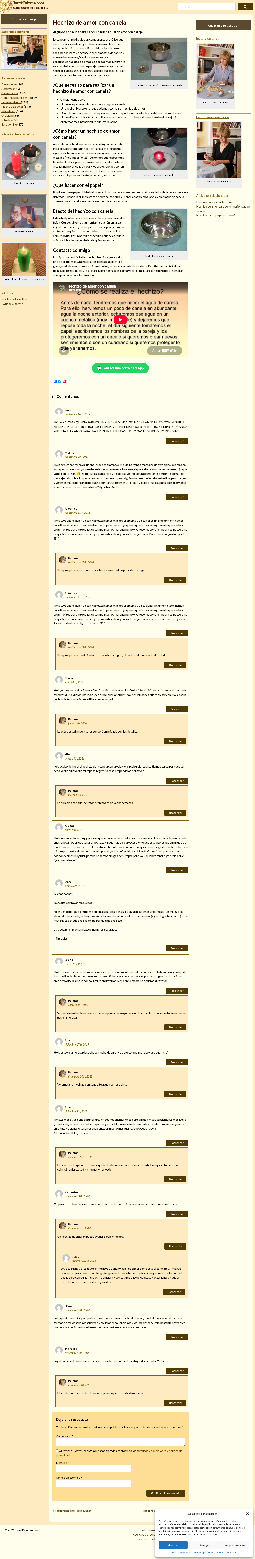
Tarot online (9, 124)
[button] (247, 1513)
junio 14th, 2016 (74, 682)
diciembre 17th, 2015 (77, 1044)
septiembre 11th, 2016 (77, 512)
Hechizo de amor (12, 106)
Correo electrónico (69, 1477)
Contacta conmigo (24, 19)
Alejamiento (9, 84)
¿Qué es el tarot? (12, 303)
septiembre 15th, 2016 (81, 562)
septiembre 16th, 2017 (77, 414)
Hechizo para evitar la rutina (214, 202)
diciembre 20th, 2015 (80, 1076)
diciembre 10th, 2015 (80, 1157)
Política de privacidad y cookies (208, 1552)
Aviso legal (230, 1552)
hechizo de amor (75, 48)
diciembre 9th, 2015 (76, 1111)
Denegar (204, 1545)
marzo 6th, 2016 (74, 829)
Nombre (62, 1462)
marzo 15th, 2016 (78, 795)
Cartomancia (9, 93)
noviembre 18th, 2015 (80, 1385)
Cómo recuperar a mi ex (16, 97)
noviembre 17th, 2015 (77, 1352)
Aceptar (173, 1545)
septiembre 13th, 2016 (81, 647)
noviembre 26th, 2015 (77, 1310)
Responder (177, 441)
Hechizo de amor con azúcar (73, 1510)
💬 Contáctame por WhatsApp (120, 368)
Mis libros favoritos (14, 299)
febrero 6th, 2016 (74, 885)
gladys (76, 1256)
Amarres (7, 88)
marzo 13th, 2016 (74, 758)
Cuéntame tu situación (223, 25)
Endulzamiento (11, 102)
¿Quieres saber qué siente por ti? (30, 7)
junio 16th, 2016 (77, 723)
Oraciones (8, 115)
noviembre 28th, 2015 (77, 1196)
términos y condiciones (151, 1450)
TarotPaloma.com (28, 2)
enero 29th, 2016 (74, 964)
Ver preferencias (235, 1545)
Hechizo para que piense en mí (215, 215)
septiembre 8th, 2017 (77, 456)
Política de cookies (181, 1552)
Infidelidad (8, 111)
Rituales (6, 120)
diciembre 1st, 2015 (79, 1228)
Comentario (64, 1436)
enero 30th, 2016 (78, 1004)
